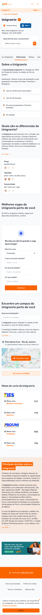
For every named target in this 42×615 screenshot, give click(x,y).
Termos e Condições (15, 589)
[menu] (37, 4)
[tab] (21, 57)
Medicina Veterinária (15, 403)
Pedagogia (11, 434)
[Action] (21, 548)
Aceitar (21, 610)
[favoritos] (32, 4)
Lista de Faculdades (10, 14)
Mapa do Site (29, 589)
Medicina (10, 415)
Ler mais (5, 154)
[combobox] (21, 262)
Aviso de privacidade (12, 584)
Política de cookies (30, 584)
